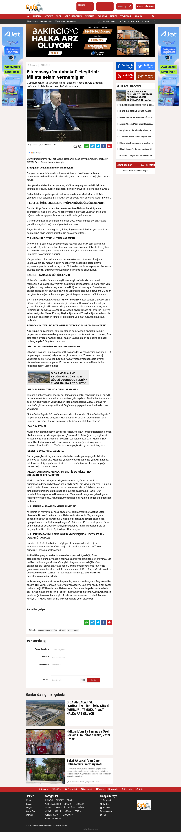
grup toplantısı (73, 630)
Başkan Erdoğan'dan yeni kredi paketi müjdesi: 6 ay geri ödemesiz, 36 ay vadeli (136, 155)
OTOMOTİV (68, 814)
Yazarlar (101, 789)
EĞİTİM (78, 811)
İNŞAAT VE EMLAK (53, 818)
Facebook (106, 800)
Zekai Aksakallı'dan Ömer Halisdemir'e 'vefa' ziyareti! (136, 123)
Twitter (105, 804)
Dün (147, 165)
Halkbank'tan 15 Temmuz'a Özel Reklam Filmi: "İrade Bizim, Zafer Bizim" (136, 117)
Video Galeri (47, 21)
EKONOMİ (102, 16)
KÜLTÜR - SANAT (52, 814)
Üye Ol (151, 6)
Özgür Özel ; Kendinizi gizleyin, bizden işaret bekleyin (136, 130)
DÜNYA (81, 807)
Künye (28, 800)
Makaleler (61, 21)
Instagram (107, 811)
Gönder (93, 680)
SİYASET (48, 16)
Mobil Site (57, 789)
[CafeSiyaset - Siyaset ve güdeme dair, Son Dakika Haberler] (34, 13)
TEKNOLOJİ (125, 16)
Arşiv (140, 789)
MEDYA (113, 16)
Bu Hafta (151, 165)
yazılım (85, 829)
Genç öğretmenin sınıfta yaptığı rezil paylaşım (136, 142)
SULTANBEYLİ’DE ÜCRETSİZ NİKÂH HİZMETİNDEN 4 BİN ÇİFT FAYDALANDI (136, 104)
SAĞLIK (138, 16)
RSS (104, 814)
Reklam (29, 804)
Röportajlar (127, 789)
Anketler (73, 21)
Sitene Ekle (30, 811)
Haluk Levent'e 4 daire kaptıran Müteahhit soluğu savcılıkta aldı (136, 149)
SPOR (58, 16)
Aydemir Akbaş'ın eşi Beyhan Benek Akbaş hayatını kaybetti (136, 136)
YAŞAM (68, 811)
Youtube (106, 807)
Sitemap (29, 814)
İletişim (29, 807)
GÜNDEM (37, 16)
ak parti (62, 630)
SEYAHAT (89, 16)
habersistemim (93, 829)
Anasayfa (33, 65)
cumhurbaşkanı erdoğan (47, 630)
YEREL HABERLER (73, 16)
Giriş (141, 6)
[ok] (130, 6)
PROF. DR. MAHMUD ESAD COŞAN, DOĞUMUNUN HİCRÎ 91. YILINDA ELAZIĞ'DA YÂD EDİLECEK (136, 111)
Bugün (143, 165)
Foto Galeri (33, 21)
